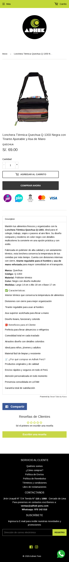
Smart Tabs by (56, 397)
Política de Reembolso (34, 478)
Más (8, 4)
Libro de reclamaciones (34, 487)
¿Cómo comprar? (34, 470)
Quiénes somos (34, 466)
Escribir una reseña (34, 434)
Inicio (4, 54)
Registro (60, 532)
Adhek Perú (35, 556)
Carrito (63, 4)
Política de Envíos (34, 474)
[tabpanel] (34, 308)
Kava (64, 397)
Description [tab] (10, 219)
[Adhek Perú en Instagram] (36, 547)
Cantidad (7, 159)
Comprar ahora (31, 185)
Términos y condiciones (34, 482)
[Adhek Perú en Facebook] (31, 547)
